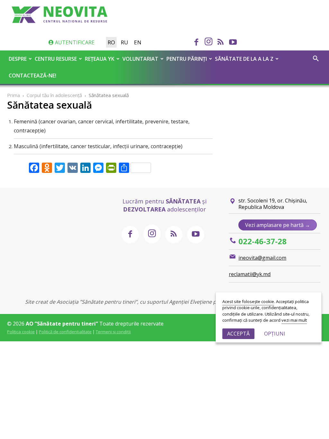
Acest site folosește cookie (248, 301)
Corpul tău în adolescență (54, 95)
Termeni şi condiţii (113, 332)
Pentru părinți (186, 58)
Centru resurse (56, 58)
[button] (316, 59)
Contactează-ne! (32, 75)
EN (137, 42)
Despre (18, 58)
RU (124, 42)
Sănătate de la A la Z (244, 58)
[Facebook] (196, 42)
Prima (13, 95)
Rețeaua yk (99, 58)
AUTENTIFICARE (74, 42)
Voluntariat (140, 58)
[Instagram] (208, 42)
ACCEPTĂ (238, 333)
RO (111, 42)
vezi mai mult (294, 320)
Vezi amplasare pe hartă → (277, 224)
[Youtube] (232, 42)
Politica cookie (21, 332)
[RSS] (220, 42)
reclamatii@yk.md (250, 274)
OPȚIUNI (274, 333)
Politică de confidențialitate (65, 332)
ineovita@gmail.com (262, 257)
